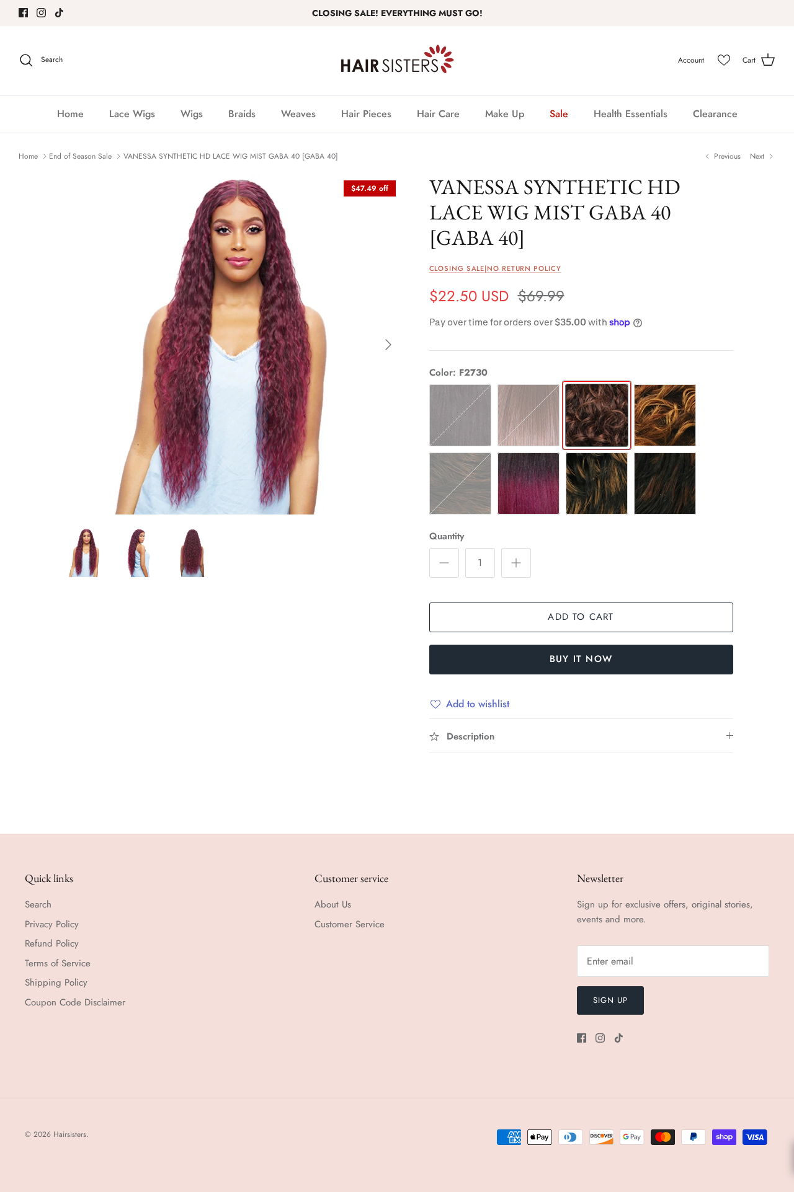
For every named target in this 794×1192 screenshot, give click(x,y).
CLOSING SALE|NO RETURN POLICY (495, 268)
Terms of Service (58, 963)
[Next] (388, 344)
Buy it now (581, 659)
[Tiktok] (59, 12)
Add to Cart (580, 617)
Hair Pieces (366, 114)
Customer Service (349, 924)
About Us (332, 904)
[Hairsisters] (397, 60)
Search (38, 904)
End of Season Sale (80, 156)
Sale (559, 114)
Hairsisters (69, 1134)
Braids (242, 114)
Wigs (192, 114)
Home (70, 114)
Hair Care (438, 114)
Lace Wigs (132, 114)
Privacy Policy (52, 924)
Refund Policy (52, 943)
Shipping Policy (56, 982)
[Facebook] (23, 12)
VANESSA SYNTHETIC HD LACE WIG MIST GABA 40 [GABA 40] (230, 156)
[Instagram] (41, 12)
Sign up (610, 1000)
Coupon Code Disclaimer (75, 1002)
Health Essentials (630, 114)
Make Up (504, 114)
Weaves (298, 114)
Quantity (446, 536)
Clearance (715, 114)
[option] (231, 344)
